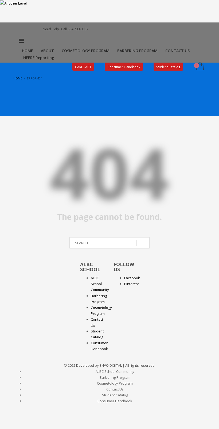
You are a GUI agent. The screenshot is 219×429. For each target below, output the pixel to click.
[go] (143, 243)
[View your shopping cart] (200, 66)
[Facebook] (17, 29)
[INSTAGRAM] (25, 29)
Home (17, 78)
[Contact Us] (33, 29)
